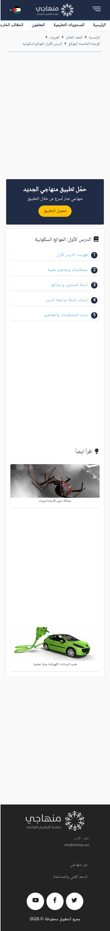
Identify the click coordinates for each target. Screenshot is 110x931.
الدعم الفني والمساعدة (70, 877)
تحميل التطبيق (55, 211)
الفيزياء (55, 37)
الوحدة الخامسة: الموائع (84, 44)
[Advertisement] (55, 117)
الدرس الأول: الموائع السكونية (42, 44)
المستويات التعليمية (68, 25)
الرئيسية (99, 25)
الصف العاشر (74, 37)
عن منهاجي (79, 864)
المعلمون (38, 25)
